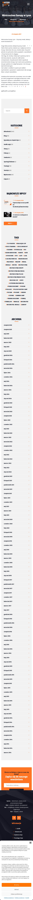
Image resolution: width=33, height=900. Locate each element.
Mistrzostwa (23, 265)
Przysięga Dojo (18, 838)
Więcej (10, 223)
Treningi (6, 166)
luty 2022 (6, 467)
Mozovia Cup (14, 280)
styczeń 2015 (7, 713)
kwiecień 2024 (8, 385)
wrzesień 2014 (8, 731)
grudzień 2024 (8, 355)
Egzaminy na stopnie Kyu (11, 140)
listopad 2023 (8, 407)
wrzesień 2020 (8, 519)
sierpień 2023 (8, 416)
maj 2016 (6, 644)
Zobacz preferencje (16, 894)
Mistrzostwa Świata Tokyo (16, 277)
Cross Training (10, 246)
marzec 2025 (7, 342)
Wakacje (16, 301)
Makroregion (23, 259)
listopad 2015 (8, 670)
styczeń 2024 (8, 398)
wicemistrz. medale (13, 304)
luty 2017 (6, 610)
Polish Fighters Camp (20, 289)
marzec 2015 (7, 705)
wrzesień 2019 (8, 536)
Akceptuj (16, 885)
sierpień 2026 (8, 325)
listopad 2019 (8, 532)
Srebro (23, 292)
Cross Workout (22, 246)
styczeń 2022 (8, 472)
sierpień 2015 (8, 683)
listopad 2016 (8, 619)
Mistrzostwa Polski (16, 274)
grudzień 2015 (8, 666)
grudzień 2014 (8, 718)
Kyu (16, 255)
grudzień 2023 (8, 403)
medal (24, 262)
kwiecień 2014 (8, 748)
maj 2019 (6, 549)
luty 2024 (6, 394)
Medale (8, 265)
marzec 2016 (7, 653)
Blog (5, 136)
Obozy (6, 149)
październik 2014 (9, 726)
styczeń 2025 (8, 351)
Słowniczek (18, 831)
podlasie (9, 289)
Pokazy (6, 153)
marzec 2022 (7, 463)
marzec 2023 (7, 437)
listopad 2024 (8, 360)
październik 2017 (9, 584)
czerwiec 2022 (8, 450)
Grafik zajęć (7, 144)
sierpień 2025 (8, 329)
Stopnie (11, 295)
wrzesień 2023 (8, 411)
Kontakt (27, 897)
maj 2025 (6, 334)
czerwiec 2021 (8, 502)
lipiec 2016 (7, 636)
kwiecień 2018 (8, 567)
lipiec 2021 (7, 498)
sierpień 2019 (8, 541)
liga (25, 255)
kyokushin (9, 255)
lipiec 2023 (7, 420)
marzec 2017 (7, 606)
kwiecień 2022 (8, 459)
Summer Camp (20, 295)
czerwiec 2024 (8, 377)
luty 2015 (6, 709)
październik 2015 (9, 675)
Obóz (21, 280)
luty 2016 (6, 657)
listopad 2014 (8, 722)
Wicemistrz (24, 301)
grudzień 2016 (8, 614)
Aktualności (7, 131)
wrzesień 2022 (8, 441)
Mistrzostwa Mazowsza (16, 271)
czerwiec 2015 (8, 692)
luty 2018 (6, 571)
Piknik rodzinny (13, 286)
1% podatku (11, 243)
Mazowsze (10, 262)
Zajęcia (6, 179)
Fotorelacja (18, 249)
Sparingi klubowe (9, 161)
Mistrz (14, 265)
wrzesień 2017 (8, 588)
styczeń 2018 (8, 575)
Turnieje (6, 170)
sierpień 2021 (8, 493)
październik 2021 (9, 485)
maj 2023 (6, 429)
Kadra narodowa (11, 252)
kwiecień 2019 (8, 554)
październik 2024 (9, 364)
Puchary (16, 292)
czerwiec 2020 (8, 524)
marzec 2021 (7, 511)
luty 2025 (6, 347)
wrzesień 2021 (8, 489)
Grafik (18, 828)
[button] (30, 842)
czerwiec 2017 (8, 597)
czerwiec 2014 (8, 739)
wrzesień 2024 (8, 368)
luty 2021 (6, 515)
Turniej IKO (8, 301)
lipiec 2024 (7, 372)
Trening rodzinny (13, 298)
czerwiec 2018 (8, 562)
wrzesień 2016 (8, 627)
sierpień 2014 (8, 735)
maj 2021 (6, 506)
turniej (23, 298)
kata (26, 252)
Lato (20, 255)
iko (25, 249)
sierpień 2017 (8, 593)
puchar (9, 292)
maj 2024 (6, 381)
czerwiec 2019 (8, 545)
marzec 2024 (7, 390)
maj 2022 (6, 455)
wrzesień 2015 (8, 679)
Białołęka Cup (21, 243)
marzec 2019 (7, 558)
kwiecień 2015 (8, 701)
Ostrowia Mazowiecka (16, 283)
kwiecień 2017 (8, 601)
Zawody (23, 304)
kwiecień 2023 (8, 433)
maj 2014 (6, 744)
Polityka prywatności (9, 897)
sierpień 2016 (8, 631)
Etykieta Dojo (18, 835)
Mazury (18, 262)
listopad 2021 (8, 480)
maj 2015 (6, 696)
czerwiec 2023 (8, 424)
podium (22, 286)
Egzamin (9, 249)
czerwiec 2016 (8, 640)
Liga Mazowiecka (11, 259)
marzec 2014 (7, 752)
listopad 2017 (8, 580)
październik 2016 (9, 623)
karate (21, 252)
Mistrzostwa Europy (16, 268)
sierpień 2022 (8, 446)
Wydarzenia (7, 174)
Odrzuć (16, 889)
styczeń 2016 (8, 662)
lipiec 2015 (7, 688)
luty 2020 (6, 528)
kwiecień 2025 (8, 338)
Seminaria (7, 157)
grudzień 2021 (8, 476)
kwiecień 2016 (8, 649)
